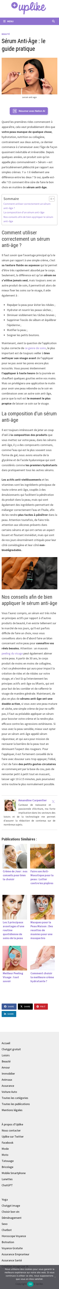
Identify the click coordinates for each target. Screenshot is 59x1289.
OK (30, 1284)
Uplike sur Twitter (13, 1136)
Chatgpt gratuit (11, 1049)
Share (11, 1006)
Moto (5, 1155)
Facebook (7, 1142)
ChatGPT (7, 1185)
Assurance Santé (12, 1260)
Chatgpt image (11, 1205)
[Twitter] (53, 801)
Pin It (42, 1006)
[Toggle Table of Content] (50, 199)
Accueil (6, 1043)
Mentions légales (12, 1110)
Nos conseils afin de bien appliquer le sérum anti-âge (28, 219)
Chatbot (7, 1230)
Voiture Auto (9, 1092)
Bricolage (7, 1167)
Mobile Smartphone (14, 1173)
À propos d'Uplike (12, 1124)
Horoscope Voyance (14, 1236)
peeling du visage (12, 653)
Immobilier (8, 1073)
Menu (10, 21)
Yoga (5, 1199)
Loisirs (6, 1055)
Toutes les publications (16, 1104)
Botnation (8, 1242)
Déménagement (11, 1218)
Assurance (8, 1086)
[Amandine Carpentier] (10, 805)
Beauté (6, 34)
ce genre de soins (35, 348)
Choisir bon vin (10, 1212)
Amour (6, 1067)
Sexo (5, 1224)
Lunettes (7, 1179)
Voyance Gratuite (12, 1248)
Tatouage (8, 1161)
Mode (5, 1149)
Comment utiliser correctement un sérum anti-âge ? (26, 206)
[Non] (55, 1277)
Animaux (7, 1079)
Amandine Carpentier (32, 800)
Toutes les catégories (15, 1098)
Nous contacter (11, 1130)
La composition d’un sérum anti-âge (23, 212)
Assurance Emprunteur (15, 1254)
